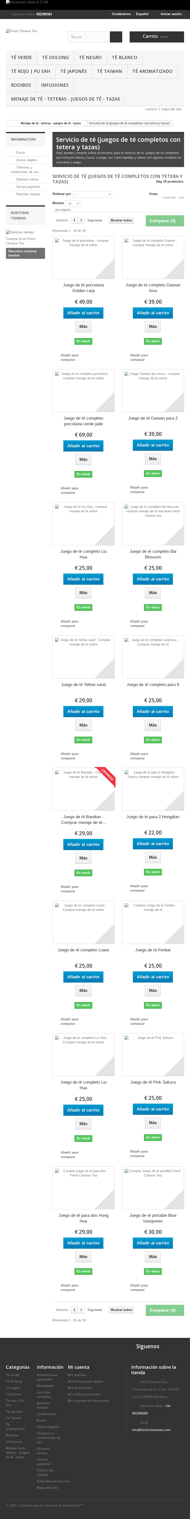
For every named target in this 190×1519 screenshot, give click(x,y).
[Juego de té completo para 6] (153, 657)
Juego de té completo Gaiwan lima (153, 288)
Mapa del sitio (47, 1488)
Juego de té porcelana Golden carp (83, 288)
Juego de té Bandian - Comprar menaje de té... (83, 819)
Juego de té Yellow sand (83, 684)
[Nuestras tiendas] (25, 232)
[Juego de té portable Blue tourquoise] (153, 1188)
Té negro (90, 57)
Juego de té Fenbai (152, 950)
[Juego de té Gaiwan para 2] (153, 391)
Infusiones (55, 85)
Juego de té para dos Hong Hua (83, 1218)
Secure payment (27, 187)
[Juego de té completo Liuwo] (83, 922)
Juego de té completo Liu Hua (83, 554)
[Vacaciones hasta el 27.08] (95, 5)
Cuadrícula (168, 197)
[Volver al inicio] (11, 123)
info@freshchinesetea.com (151, 1430)
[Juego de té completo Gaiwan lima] (153, 257)
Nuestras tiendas (28, 194)
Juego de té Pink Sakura (153, 1082)
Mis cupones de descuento (88, 1401)
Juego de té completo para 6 (153, 684)
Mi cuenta (79, 1367)
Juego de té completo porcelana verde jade (83, 421)
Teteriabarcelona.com (53, 1481)
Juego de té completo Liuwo (83, 950)
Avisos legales (26, 160)
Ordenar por (61, 194)
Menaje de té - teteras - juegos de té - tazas (65, 99)
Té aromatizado (152, 71)
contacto (151, 109)
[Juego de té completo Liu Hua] (83, 524)
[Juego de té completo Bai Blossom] (153, 524)
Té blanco (124, 57)
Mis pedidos (77, 1375)
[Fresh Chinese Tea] (33, 36)
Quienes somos (27, 179)
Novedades (45, 1386)
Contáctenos (121, 14)
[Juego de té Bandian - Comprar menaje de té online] (83, 789)
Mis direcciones (80, 1388)
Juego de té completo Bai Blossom (153, 554)
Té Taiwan (109, 71)
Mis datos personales (84, 1394)
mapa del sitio (172, 109)
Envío (20, 152)
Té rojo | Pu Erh (30, 71)
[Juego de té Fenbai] (153, 922)
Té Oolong (55, 57)
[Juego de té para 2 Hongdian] (153, 789)
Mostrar (58, 203)
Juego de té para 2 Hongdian (152, 816)
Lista (181, 197)
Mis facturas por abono (85, 1381)
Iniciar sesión (171, 14)
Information (23, 139)
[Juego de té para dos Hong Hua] (83, 1188)
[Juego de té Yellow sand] (83, 657)
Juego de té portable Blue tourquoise (152, 1218)
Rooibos (21, 85)
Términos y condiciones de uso (48, 1438)
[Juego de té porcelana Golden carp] (83, 257)
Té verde (21, 57)
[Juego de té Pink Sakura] (153, 1055)
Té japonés (73, 71)
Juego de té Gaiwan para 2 (153, 418)
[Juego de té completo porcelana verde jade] (83, 391)
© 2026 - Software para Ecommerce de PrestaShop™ (44, 1505)
